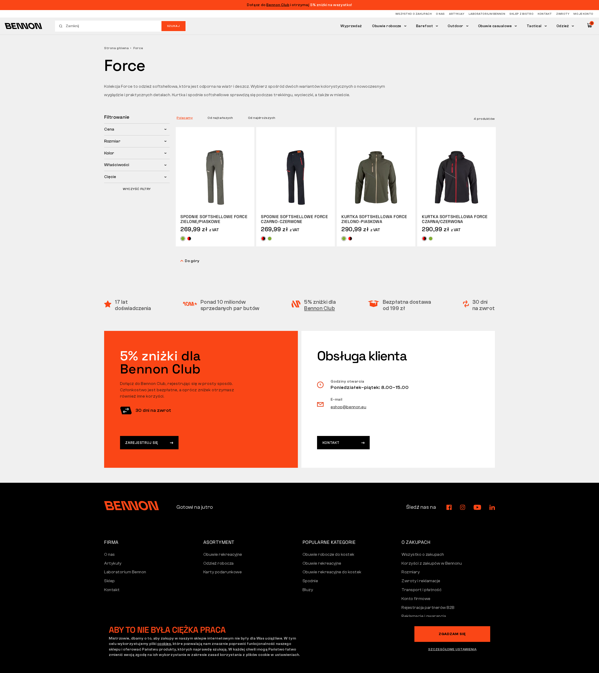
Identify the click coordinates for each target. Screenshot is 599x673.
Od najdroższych (261, 118)
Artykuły (456, 13)
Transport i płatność (422, 589)
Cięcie (110, 176)
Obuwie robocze (386, 26)
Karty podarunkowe (222, 572)
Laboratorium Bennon (487, 13)
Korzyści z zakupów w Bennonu (432, 563)
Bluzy (308, 589)
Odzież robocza (218, 563)
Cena (109, 129)
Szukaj (173, 26)
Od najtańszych (220, 118)
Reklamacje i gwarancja (424, 616)
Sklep (109, 580)
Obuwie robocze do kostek (328, 554)
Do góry (192, 261)
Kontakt (545, 13)
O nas (440, 13)
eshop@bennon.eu (348, 407)
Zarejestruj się (141, 443)
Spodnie (310, 580)
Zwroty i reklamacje (421, 580)
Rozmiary (411, 572)
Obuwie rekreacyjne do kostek (332, 572)
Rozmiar (112, 141)
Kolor (109, 153)
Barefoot (424, 26)
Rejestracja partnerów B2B (428, 607)
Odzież (562, 26)
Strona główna (116, 48)
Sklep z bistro (521, 13)
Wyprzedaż (351, 26)
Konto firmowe (416, 598)
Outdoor (455, 26)
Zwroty (562, 13)
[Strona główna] (23, 26)
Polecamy (185, 118)
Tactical (534, 26)
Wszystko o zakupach (413, 13)
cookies (164, 644)
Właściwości (116, 164)
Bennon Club (277, 5)
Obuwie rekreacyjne (222, 554)
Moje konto (583, 13)
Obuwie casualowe (495, 26)
